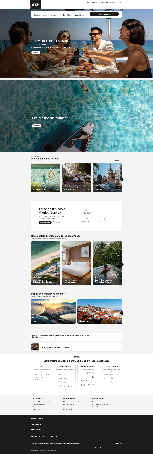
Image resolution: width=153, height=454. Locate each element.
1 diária (67, 13)
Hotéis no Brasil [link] (96, 407)
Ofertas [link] (94, 401)
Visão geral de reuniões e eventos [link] (71, 401)
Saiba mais (36, 125)
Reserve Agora (36, 52)
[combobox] (47, 14)
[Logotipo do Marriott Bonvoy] (76, 357)
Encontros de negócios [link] (68, 404)
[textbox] (47, 15)
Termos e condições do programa (67, 447)
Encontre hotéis (105, 14)
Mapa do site (102, 447)
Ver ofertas (116, 160)
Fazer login (57, 222)
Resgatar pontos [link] (37, 409)
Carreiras (48, 447)
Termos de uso (55, 447)
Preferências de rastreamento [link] (37, 447)
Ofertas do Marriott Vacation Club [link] (100, 404)
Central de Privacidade (81, 447)
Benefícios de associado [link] (39, 404)
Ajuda (107, 447)
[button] (93, 2)
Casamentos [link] (66, 407)
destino (38, 13)
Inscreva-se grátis (45, 222)
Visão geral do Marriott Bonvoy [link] (41, 401)
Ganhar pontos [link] (37, 407)
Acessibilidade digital (92, 447)
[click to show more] (122, 179)
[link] (76, 337)
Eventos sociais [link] (66, 409)
